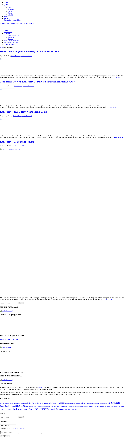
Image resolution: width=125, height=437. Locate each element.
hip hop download (37, 406)
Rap (119, 406)
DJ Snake (44, 403)
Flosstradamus (78, 403)
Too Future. (23, 409)
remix (122, 406)
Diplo (39, 403)
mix (85, 406)
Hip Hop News (47, 406)
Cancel (7, 436)
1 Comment (28, 116)
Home (2, 47)
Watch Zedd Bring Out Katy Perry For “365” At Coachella (29, 51)
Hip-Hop (20, 405)
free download (92, 403)
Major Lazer (80, 406)
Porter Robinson (114, 406)
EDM (58, 403)
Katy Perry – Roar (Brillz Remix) (17, 141)
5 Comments (26, 146)
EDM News (64, 403)
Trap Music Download (55, 409)
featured (73, 403)
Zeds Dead (74, 409)
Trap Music (39, 408)
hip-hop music (28, 406)
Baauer (22, 403)
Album (7, 403)
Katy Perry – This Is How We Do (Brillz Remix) (24, 111)
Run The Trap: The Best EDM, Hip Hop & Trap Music (17, 23)
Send (2, 436)
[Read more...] (117, 77)
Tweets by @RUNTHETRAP (9, 339)
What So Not (68, 409)
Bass (25, 403)
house (54, 406)
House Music (60, 406)
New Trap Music (98, 406)
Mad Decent (74, 406)
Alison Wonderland (15, 403)
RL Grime (3, 409)
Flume (84, 403)
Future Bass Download (8, 406)
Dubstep (53, 403)
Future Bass (114, 402)
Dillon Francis (31, 403)
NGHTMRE (106, 406)
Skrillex (15, 409)
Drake (48, 403)
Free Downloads (102, 403)
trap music (41, 387)
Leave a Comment (26, 56)
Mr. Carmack (89, 406)
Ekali (69, 403)
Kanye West (68, 406)
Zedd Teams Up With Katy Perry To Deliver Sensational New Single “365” (37, 81)
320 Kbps (3, 403)
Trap (30, 409)
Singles (9, 409)
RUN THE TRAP (18, 428)
